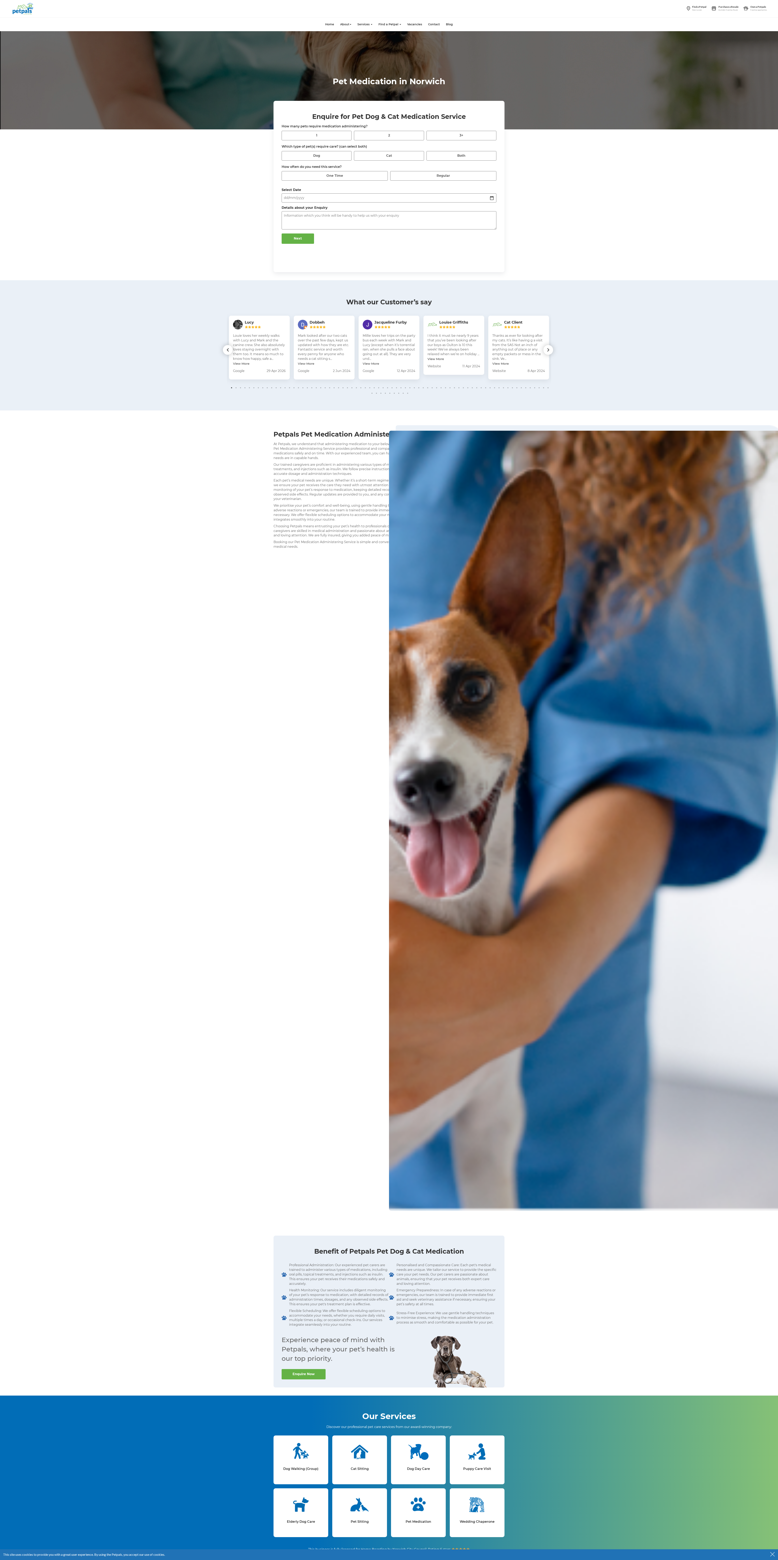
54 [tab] (468, 388)
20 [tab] (316, 388)
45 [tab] (428, 388)
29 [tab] (356, 388)
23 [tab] (330, 388)
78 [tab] (394, 393)
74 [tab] (376, 393)
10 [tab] (272, 388)
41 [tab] (410, 388)
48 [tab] (441, 388)
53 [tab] (463, 388)
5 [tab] (249, 388)
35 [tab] (383, 388)
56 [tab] (477, 388)
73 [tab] (372, 393)
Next (298, 238)
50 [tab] (450, 388)
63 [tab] (508, 388)
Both (461, 156)
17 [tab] (303, 388)
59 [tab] (490, 388)
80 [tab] (403, 393)
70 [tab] (539, 388)
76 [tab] (385, 393)
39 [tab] (401, 388)
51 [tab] (454, 388)
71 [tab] (544, 388)
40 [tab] (405, 388)
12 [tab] (281, 388)
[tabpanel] (259, 347)
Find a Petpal (699, 6)
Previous (228, 350)
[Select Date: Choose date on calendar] (491, 198)
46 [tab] (432, 388)
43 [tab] (419, 388)
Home (329, 24)
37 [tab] (392, 388)
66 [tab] (521, 388)
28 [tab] (352, 388)
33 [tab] (374, 388)
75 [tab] (381, 393)
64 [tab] (512, 388)
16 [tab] (298, 388)
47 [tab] (437, 388)
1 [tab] (232, 388)
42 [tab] (414, 388)
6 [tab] (254, 388)
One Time (334, 176)
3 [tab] (240, 388)
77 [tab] (390, 393)
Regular (443, 176)
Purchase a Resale (728, 6)
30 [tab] (361, 388)
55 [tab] (472, 388)
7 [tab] (258, 388)
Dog (316, 156)
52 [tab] (459, 388)
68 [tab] (530, 388)
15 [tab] (294, 388)
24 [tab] (334, 388)
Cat (389, 156)
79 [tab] (399, 393)
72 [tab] (548, 388)
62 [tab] (503, 388)
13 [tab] (285, 388)
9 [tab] (267, 388)
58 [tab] (486, 388)
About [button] (344, 24)
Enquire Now (304, 1374)
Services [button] (363, 24)
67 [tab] (526, 388)
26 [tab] (343, 388)
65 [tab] (517, 388)
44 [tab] (423, 388)
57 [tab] (481, 388)
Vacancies (414, 24)
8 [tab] (263, 388)
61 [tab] (499, 388)
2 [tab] (236, 388)
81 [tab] (408, 393)
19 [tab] (312, 388)
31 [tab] (365, 388)
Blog (449, 24)
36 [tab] (388, 388)
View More (241, 363)
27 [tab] (347, 388)
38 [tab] (396, 388)
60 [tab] (495, 388)
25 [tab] (339, 388)
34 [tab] (379, 388)
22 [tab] (325, 388)
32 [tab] (370, 388)
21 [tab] (321, 388)
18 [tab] (307, 388)
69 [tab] (535, 388)
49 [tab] (446, 388)
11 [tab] (276, 388)
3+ (461, 135)
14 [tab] (289, 388)
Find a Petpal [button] (388, 24)
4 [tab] (245, 388)
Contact (434, 24)
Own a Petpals (758, 6)
